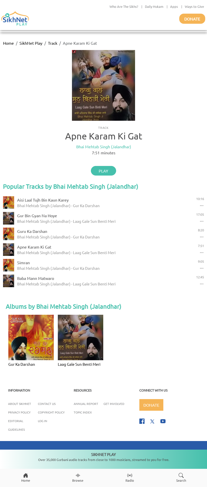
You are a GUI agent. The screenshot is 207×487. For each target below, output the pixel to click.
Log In (42, 421)
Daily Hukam (154, 6)
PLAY (103, 170)
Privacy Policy (19, 412)
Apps (174, 6)
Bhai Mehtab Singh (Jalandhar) (103, 146)
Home (8, 42)
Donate (192, 18)
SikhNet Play (30, 42)
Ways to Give (194, 6)
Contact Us (47, 404)
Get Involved (114, 404)
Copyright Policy (51, 412)
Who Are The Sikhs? (124, 6)
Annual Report (86, 404)
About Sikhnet (19, 404)
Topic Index (83, 412)
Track (52, 42)
